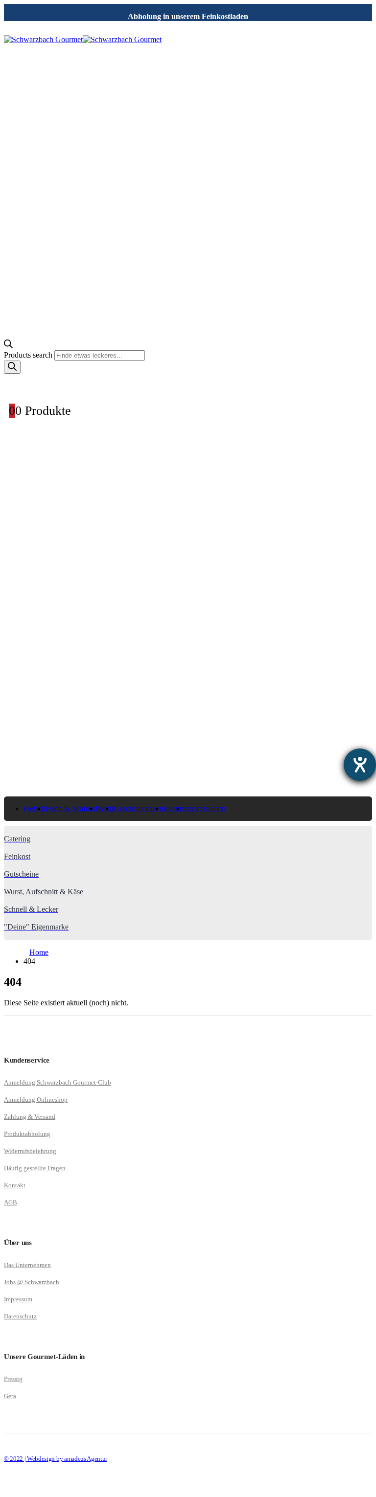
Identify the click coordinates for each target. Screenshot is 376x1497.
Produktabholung (27, 1133)
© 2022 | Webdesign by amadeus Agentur (55, 1458)
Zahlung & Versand (29, 1116)
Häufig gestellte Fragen (35, 1168)
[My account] (188, 384)
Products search (29, 355)
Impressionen (205, 808)
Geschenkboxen (139, 808)
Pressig (13, 1379)
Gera (10, 1396)
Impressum (18, 1299)
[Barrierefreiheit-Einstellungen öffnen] (360, 764)
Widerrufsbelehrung (30, 1151)
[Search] (12, 367)
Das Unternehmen (27, 1265)
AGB (10, 1202)
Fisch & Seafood (71, 808)
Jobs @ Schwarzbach (31, 1282)
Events (174, 808)
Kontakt (14, 1185)
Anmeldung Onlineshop (36, 1099)
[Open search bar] (8, 345)
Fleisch (35, 808)
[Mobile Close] (10, 1488)
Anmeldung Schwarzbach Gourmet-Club (57, 1082)
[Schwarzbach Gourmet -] (83, 39)
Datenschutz (20, 1316)
